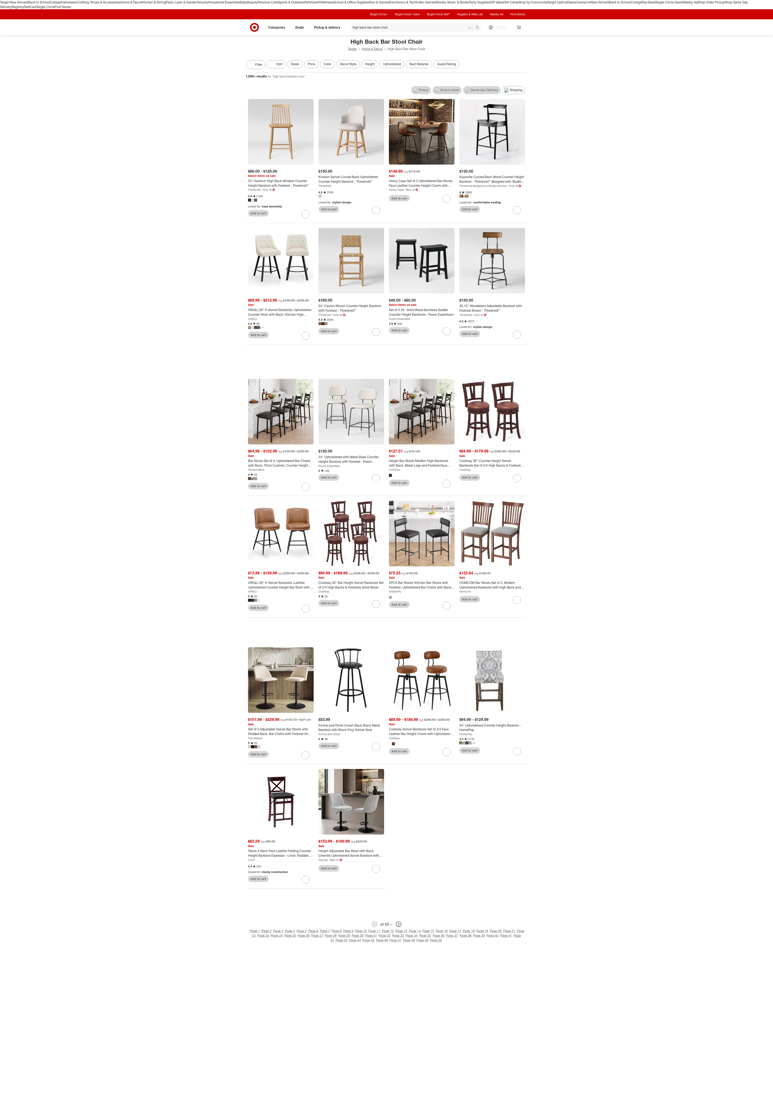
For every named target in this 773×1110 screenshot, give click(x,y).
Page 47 (395, 940)
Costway (464, 469)
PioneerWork (256, 469)
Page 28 (331, 936)
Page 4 (290, 931)
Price (311, 64)
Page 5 (302, 931)
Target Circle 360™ (438, 14)
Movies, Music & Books (452, 2)
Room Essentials (399, 319)
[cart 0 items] (519, 27)
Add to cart (258, 213)
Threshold (254, 189)
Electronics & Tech (402, 2)
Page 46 (382, 940)
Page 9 (348, 931)
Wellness (327, 2)
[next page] (398, 924)
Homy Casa (396, 189)
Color (327, 64)
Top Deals (648, 2)
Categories (276, 27)
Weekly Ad (690, 2)
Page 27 (317, 936)
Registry (18, 7)
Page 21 (509, 931)
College (55, 2)
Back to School (39, 2)
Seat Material (419, 64)
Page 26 (304, 936)
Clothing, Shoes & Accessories (98, 2)
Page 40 (492, 936)
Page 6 (313, 931)
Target (352, 49)
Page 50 (436, 940)
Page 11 (374, 931)
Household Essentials (224, 2)
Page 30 (358, 936)
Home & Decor (131, 2)
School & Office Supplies (351, 2)
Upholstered (392, 64)
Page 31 (371, 936)
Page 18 (469, 931)
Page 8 (337, 931)
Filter (258, 65)
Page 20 (496, 931)
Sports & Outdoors (291, 2)
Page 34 (412, 936)
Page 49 (422, 940)
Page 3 (278, 931)
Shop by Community (532, 2)
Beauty (252, 2)
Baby (243, 2)
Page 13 (401, 931)
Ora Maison (255, 738)
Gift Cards (511, 2)
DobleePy (395, 591)
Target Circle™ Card (407, 14)
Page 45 (368, 940)
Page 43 (341, 940)
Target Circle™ (379, 14)
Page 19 (482, 931)
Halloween (68, 2)
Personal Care (267, 2)
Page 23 (263, 936)
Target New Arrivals (14, 2)
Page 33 (398, 936)
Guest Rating (446, 64)
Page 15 (428, 931)
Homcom (465, 591)
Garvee (323, 860)
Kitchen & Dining (154, 2)
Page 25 (290, 936)
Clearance (583, 2)
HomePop (465, 734)
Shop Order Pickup (711, 2)
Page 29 (344, 936)
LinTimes (394, 469)
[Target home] (254, 27)
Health (315, 2)
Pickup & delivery (327, 27)
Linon (251, 860)
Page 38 (465, 936)
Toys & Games (379, 2)
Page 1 (255, 931)
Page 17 (455, 931)
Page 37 (452, 936)
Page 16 (442, 931)
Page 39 (479, 936)
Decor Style (348, 64)
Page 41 (506, 936)
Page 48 (409, 940)
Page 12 (388, 931)
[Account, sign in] (498, 27)
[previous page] (374, 924)
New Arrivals (600, 2)
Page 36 (438, 936)
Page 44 (355, 940)
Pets (307, 2)
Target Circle (45, 7)
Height (370, 64)
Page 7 (325, 931)
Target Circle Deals (669, 2)
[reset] (469, 28)
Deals (571, 2)
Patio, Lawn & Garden (181, 2)
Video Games (425, 2)
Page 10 (361, 931)
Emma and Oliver (329, 734)
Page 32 (385, 936)
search (477, 28)
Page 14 (415, 931)
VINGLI (252, 319)
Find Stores (63, 7)
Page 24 (277, 936)
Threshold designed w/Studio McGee (483, 186)
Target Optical (557, 2)
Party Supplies (479, 2)
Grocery (202, 2)
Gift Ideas (497, 2)
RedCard (30, 7)
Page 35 (425, 936)
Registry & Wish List (470, 14)
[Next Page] (523, 65)
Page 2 (266, 931)
